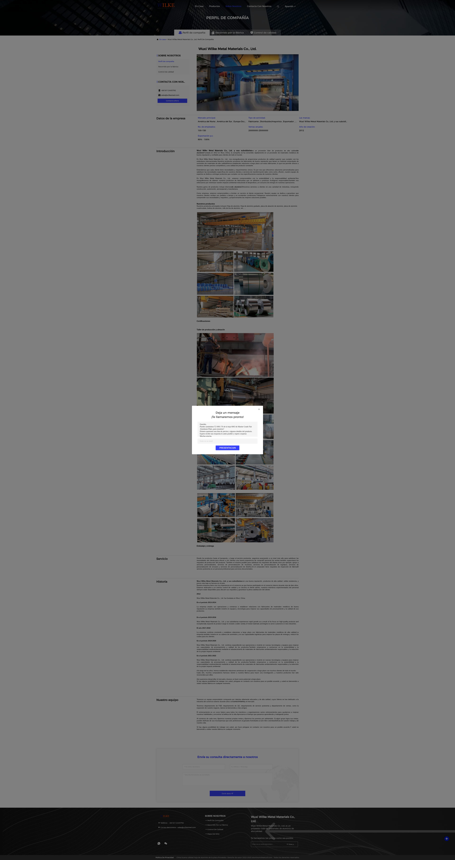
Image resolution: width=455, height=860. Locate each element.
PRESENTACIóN (227, 448)
